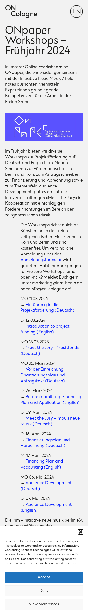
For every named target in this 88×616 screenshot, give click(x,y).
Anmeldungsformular (42, 260)
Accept (44, 577)
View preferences (44, 604)
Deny (44, 591)
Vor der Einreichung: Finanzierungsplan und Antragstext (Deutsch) (43, 375)
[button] (80, 531)
